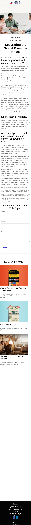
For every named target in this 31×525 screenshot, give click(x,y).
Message (4, 232)
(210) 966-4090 (17, 506)
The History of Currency (9, 324)
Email (3, 222)
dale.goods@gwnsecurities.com (15, 515)
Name (3, 212)
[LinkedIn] (17, 517)
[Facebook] (14, 517)
